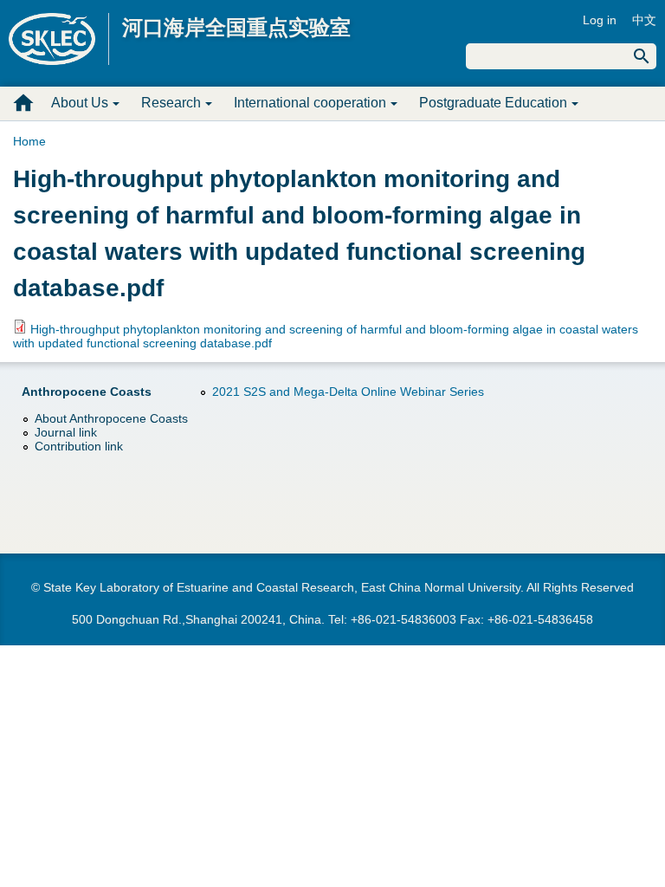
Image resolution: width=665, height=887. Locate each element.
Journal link (66, 432)
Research (171, 102)
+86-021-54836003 (403, 619)
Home (29, 141)
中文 (644, 20)
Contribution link (79, 446)
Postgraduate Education (493, 102)
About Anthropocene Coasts (111, 418)
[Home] (59, 39)
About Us (79, 102)
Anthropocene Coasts (87, 391)
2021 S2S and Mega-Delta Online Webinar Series (348, 391)
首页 (23, 103)
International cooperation (310, 102)
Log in (600, 20)
